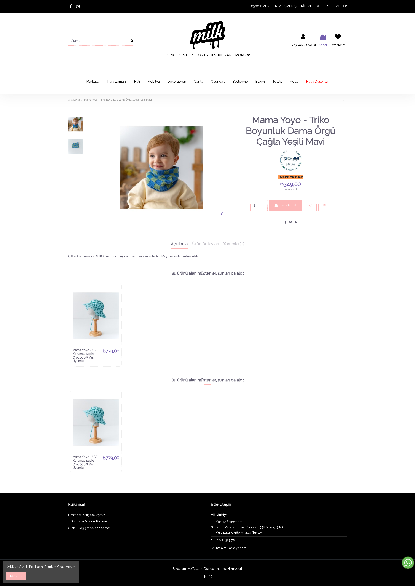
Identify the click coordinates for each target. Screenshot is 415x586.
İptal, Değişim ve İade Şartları (91, 528)
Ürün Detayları (205, 244)
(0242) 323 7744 (226, 540)
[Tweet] (290, 222)
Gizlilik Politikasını (31, 566)
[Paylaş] (285, 222)
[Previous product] (343, 99)
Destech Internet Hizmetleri (223, 568)
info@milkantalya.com (230, 548)
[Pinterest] (296, 222)
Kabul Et (16, 576)
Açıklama (179, 244)
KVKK (10, 566)
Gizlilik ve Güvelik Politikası (89, 521)
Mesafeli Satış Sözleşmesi (88, 515)
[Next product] (346, 99)
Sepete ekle (289, 205)
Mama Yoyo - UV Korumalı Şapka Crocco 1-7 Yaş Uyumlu (85, 355)
